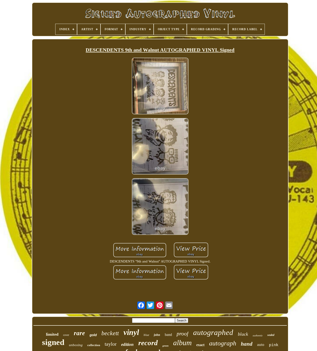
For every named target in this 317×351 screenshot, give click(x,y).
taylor (110, 344)
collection (93, 345)
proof (182, 334)
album (182, 342)
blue (146, 335)
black (243, 334)
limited (52, 334)
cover (66, 335)
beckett (110, 333)
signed (53, 342)
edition (127, 344)
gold (93, 335)
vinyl (131, 332)
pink (273, 344)
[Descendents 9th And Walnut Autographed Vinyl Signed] (160, 86)
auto (260, 344)
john (157, 335)
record (148, 343)
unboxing (76, 345)
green (165, 345)
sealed (270, 335)
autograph (222, 343)
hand (246, 344)
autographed (213, 332)
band (168, 335)
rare (79, 333)
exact (200, 345)
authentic (258, 335)
